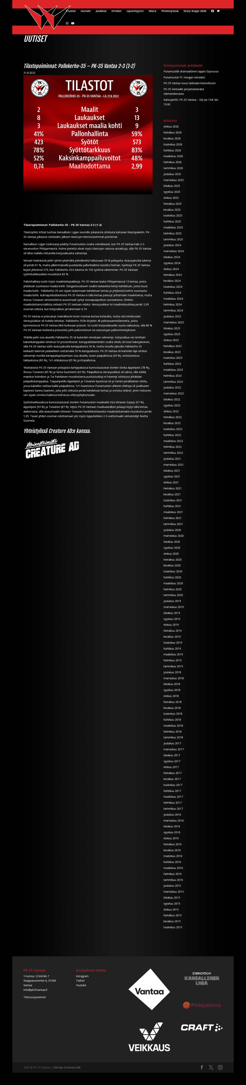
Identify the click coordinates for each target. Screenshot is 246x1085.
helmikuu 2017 (173, 802)
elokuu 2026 (171, 126)
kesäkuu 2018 (172, 708)
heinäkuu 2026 (173, 132)
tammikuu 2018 (173, 737)
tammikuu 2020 (173, 595)
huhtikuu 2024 (172, 292)
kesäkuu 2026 (172, 138)
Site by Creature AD (67, 1067)
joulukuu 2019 (172, 601)
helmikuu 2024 (173, 304)
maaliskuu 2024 (173, 298)
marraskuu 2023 (174, 322)
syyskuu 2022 (172, 405)
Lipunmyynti (135, 11)
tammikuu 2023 (173, 381)
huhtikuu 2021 (172, 506)
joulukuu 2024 (172, 245)
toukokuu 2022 (173, 429)
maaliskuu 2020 (173, 583)
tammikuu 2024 (173, 310)
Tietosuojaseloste (34, 997)
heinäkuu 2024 (173, 275)
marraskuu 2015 (174, 891)
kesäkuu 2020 (172, 565)
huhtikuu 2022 (172, 435)
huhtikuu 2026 (172, 150)
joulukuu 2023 (172, 316)
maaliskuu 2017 (173, 796)
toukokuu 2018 (173, 713)
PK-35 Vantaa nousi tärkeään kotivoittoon (190, 83)
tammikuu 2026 (173, 168)
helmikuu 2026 (173, 162)
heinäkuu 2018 (173, 702)
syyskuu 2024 (172, 263)
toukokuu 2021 (173, 500)
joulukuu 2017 (172, 743)
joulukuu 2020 (172, 530)
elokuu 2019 (171, 624)
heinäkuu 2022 (173, 417)
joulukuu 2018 (172, 672)
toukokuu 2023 (173, 358)
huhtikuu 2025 (172, 221)
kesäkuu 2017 (172, 779)
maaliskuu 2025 (173, 227)
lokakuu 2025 (172, 186)
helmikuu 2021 (173, 518)
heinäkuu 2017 (173, 773)
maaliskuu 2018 (173, 725)
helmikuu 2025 (173, 233)
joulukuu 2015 (172, 885)
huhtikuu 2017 (172, 791)
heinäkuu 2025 (173, 203)
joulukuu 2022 (172, 387)
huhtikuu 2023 (172, 364)
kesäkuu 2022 (172, 423)
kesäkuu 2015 (172, 921)
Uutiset (86, 11)
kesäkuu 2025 (172, 209)
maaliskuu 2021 (173, 512)
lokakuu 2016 (172, 826)
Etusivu (71, 11)
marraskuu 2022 (174, 393)
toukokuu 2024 (173, 286)
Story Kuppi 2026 (195, 11)
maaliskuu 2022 (173, 441)
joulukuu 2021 (172, 458)
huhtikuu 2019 (172, 648)
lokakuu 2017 (172, 755)
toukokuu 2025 (173, 215)
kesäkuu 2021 (172, 494)
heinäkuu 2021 (173, 488)
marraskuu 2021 (174, 464)
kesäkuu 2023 (172, 352)
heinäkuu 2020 (173, 559)
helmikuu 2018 (173, 731)
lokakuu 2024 (172, 257)
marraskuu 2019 (174, 607)
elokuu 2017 (171, 767)
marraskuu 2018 (174, 678)
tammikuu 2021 (173, 524)
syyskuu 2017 (172, 761)
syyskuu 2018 (172, 690)
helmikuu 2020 (173, 589)
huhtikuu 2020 (172, 577)
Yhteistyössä (170, 11)
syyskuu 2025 (172, 192)
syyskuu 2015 (172, 903)
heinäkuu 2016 (173, 844)
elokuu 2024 (171, 269)
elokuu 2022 (171, 411)
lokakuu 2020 (172, 541)
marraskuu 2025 (174, 180)
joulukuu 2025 (172, 174)
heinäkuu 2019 (173, 630)
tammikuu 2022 (173, 452)
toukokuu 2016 (173, 856)
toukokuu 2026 (173, 144)
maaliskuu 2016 (173, 868)
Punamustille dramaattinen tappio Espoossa (191, 71)
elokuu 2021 (171, 482)
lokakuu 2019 (172, 613)
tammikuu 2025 (173, 239)
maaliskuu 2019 (173, 654)
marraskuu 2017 (174, 749)
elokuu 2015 (171, 909)
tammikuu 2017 (173, 808)
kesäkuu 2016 (172, 850)
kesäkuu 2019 (172, 636)
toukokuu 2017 (173, 785)
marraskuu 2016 (174, 820)
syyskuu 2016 (172, 832)
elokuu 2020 (171, 553)
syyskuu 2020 (172, 547)
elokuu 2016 (171, 838)
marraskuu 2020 (174, 535)
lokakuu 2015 (172, 897)
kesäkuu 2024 (172, 281)
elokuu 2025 (171, 198)
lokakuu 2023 (172, 328)
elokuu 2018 (171, 696)
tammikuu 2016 (173, 880)
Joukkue (101, 11)
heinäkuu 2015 (173, 915)
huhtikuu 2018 (172, 719)
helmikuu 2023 (173, 375)
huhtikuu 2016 (172, 862)
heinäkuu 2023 (173, 346)
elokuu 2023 (171, 340)
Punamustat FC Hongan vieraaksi (184, 77)
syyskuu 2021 (172, 476)
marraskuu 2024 (174, 251)
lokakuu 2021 (172, 470)
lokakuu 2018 (172, 684)
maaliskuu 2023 (173, 369)
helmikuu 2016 (173, 874)
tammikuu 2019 (173, 666)
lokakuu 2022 (172, 399)
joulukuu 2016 (172, 814)
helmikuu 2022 (173, 447)
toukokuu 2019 (173, 642)
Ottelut (116, 11)
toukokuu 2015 (173, 927)
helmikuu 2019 (173, 660)
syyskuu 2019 (172, 619)
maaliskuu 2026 (173, 156)
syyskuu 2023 (172, 334)
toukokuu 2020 (173, 571)
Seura (152, 11)
